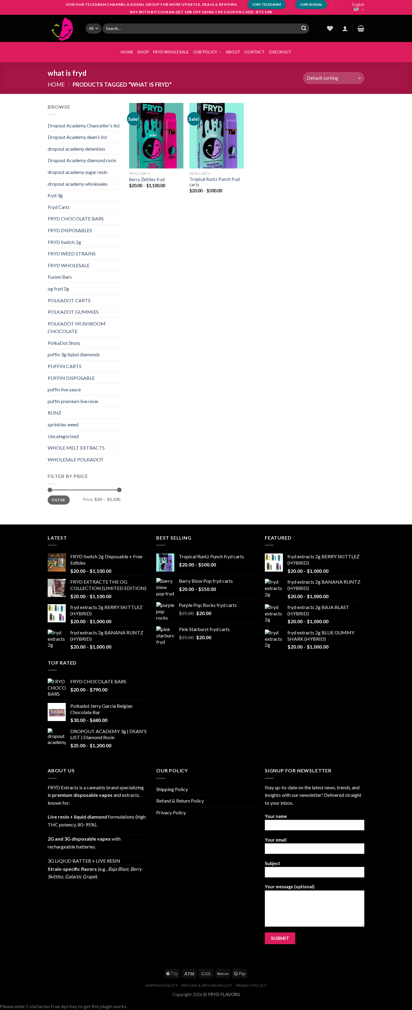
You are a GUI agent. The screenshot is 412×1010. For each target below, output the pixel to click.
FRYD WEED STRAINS (72, 253)
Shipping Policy (172, 789)
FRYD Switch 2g (64, 242)
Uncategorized (63, 436)
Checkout (280, 52)
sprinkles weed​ (63, 424)
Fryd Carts (59, 207)
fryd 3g (55, 195)
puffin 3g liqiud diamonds (74, 354)
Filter (58, 500)
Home (56, 84)
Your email (276, 839)
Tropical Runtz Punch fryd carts (214, 182)
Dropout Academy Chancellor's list (84, 125)
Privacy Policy (171, 812)
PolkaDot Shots (64, 343)
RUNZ (54, 412)
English (358, 4)
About (233, 52)
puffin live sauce (64, 389)
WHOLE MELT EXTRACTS (76, 447)
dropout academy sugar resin (77, 172)
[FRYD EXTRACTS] (62, 28)
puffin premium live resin (73, 401)
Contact (254, 52)
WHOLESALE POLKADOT (76, 459)
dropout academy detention (76, 149)
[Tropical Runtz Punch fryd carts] (216, 135)
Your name (276, 816)
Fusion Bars (60, 277)
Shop (143, 52)
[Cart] (360, 28)
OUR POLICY (205, 52)
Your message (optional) (290, 886)
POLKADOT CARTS (69, 300)
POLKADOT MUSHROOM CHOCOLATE (77, 327)
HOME (127, 52)
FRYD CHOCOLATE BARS (76, 218)
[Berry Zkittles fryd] (156, 135)
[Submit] (304, 28)
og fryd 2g (58, 288)
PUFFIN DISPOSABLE (71, 378)
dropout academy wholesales (78, 184)
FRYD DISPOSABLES (70, 230)
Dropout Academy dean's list (77, 137)
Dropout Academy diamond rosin (82, 160)
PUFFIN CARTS (64, 366)
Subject (272, 863)
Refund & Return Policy (180, 800)
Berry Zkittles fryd (147, 179)
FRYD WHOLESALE (171, 52)
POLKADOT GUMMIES (73, 312)
